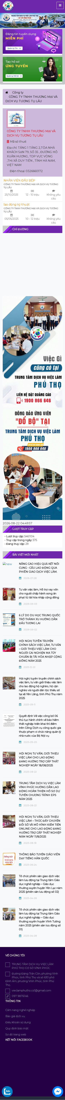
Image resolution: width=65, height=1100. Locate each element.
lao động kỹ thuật (17, 204)
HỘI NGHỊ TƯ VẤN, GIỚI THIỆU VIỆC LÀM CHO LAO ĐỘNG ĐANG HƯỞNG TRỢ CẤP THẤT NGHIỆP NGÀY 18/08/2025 (39, 759)
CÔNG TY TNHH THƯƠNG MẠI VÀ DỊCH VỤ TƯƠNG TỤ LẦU (31, 186)
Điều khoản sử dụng (18, 1022)
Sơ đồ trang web (15, 1034)
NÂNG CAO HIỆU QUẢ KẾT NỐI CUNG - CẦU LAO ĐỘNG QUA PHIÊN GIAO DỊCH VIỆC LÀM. (39, 567)
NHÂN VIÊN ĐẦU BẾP (19, 180)
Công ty (17, 92)
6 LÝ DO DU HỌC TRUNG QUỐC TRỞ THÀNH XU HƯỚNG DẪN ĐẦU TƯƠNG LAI (39, 619)
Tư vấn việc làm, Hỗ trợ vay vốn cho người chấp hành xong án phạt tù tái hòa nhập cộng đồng (39, 593)
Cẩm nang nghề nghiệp (20, 1010)
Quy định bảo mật (16, 1028)
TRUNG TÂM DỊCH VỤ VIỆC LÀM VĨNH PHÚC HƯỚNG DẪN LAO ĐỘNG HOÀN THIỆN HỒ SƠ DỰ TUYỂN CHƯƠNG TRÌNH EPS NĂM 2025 (40, 791)
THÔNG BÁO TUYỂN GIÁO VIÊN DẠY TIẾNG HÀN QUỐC (39, 856)
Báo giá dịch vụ (15, 1016)
